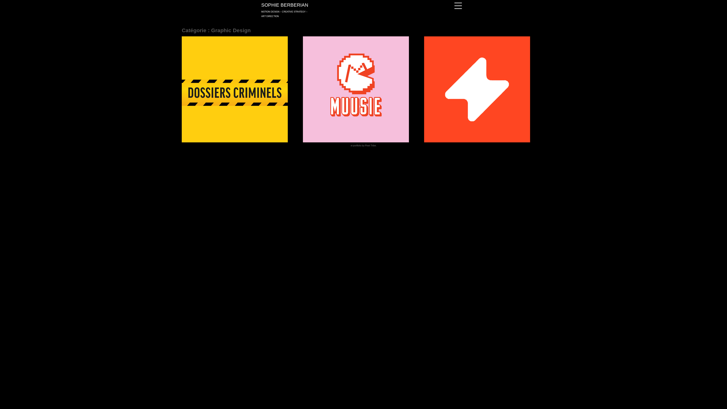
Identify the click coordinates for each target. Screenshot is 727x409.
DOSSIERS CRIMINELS (207, 132)
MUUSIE (317, 132)
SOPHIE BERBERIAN (284, 5)
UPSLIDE (439, 132)
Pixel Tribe (370, 145)
